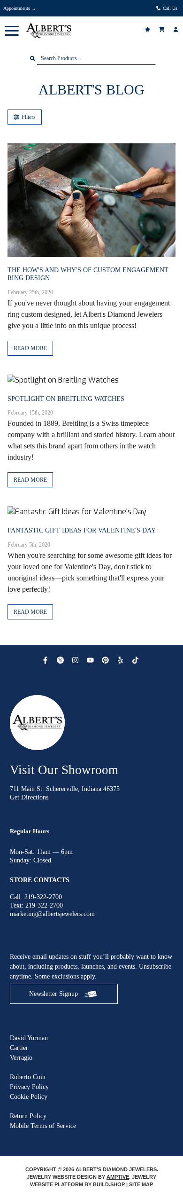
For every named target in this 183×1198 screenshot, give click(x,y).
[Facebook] (46, 660)
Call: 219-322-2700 (36, 896)
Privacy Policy (29, 1086)
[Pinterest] (106, 660)
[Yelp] (121, 660)
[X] (61, 660)
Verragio (21, 1057)
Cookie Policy (28, 1096)
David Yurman (29, 1037)
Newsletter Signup (53, 993)
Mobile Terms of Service (43, 1125)
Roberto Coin (28, 1077)
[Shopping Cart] (163, 29)
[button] (12, 30)
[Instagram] (76, 660)
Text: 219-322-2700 (36, 905)
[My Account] (177, 29)
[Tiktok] (136, 660)
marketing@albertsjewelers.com (52, 913)
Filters (29, 117)
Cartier (19, 1047)
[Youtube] (91, 660)
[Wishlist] (149, 29)
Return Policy (28, 1116)
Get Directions (29, 797)
